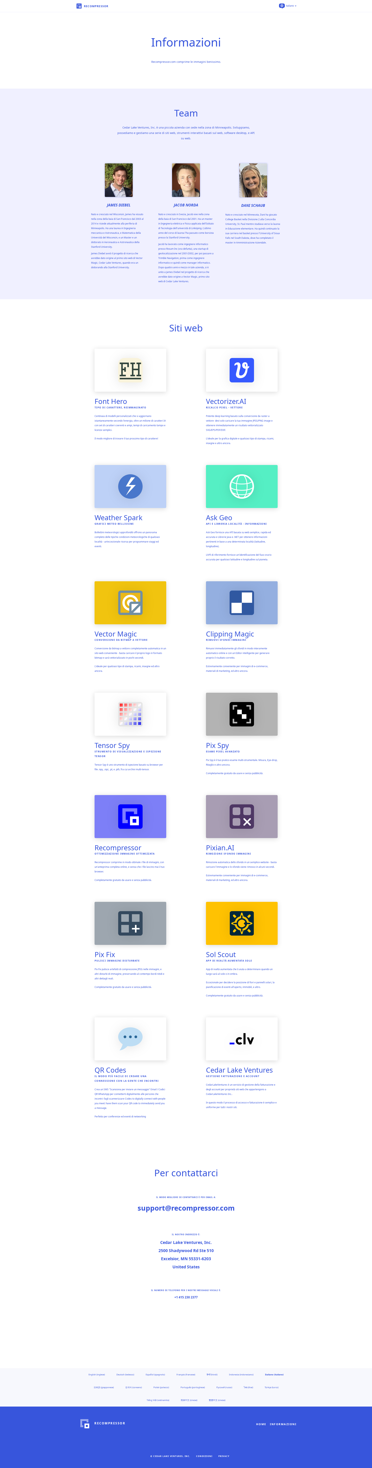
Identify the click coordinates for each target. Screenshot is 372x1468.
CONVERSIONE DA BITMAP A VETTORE (121, 640)
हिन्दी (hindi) (212, 1374)
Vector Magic (116, 634)
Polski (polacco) (161, 1387)
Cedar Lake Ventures (239, 1070)
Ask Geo (219, 517)
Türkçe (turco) (271, 1387)
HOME (261, 1424)
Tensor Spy (112, 745)
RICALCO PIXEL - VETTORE (224, 407)
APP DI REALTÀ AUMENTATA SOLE (229, 960)
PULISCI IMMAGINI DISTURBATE (117, 960)
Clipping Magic (230, 634)
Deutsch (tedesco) (125, 1374)
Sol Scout (221, 954)
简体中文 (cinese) (189, 1400)
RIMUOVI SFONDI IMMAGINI (226, 640)
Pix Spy (217, 745)
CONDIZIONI (204, 1456)
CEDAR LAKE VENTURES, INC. (171, 1456)
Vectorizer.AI (226, 401)
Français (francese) (186, 1374)
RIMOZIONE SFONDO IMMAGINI (228, 853)
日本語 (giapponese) (104, 1387)
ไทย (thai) (248, 1387)
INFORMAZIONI (283, 1424)
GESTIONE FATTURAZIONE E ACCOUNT (233, 1076)
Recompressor (118, 847)
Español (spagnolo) (155, 1374)
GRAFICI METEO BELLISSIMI (114, 523)
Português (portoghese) (193, 1387)
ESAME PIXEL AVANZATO (223, 751)
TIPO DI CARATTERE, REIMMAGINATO (120, 407)
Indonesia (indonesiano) (241, 1374)
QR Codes (110, 1070)
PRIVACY (224, 1456)
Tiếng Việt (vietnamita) (158, 1400)
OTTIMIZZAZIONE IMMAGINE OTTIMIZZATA (125, 853)
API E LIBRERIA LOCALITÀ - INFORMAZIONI (236, 523)
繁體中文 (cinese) (217, 1400)
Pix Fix (105, 954)
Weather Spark (118, 517)
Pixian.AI (220, 847)
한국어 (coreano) (133, 1387)
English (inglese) (97, 1374)
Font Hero (111, 401)
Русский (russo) (224, 1387)
